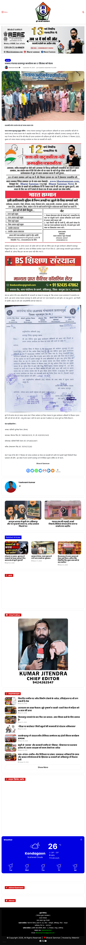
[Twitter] (32, 469)
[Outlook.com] (48, 469)
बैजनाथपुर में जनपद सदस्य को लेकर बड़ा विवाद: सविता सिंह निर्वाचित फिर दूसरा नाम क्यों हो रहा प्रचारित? (68, 559)
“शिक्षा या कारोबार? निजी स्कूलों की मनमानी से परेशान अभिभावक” (47, 726)
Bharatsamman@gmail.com (45, 933)
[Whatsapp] (36, 469)
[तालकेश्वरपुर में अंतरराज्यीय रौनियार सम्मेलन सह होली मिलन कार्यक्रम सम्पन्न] (10, 738)
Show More (43, 767)
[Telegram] (40, 469)
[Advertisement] (23, 592)
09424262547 (47, 930)
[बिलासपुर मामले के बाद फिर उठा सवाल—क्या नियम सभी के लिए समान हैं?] (10, 720)
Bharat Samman (53, 938)
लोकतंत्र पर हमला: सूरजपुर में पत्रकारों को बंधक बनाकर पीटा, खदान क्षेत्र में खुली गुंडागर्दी (15, 558)
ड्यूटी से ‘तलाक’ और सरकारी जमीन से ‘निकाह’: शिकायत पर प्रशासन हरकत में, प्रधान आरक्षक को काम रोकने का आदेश (47, 746)
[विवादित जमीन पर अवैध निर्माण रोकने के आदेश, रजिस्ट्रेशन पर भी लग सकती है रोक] (10, 701)
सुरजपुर (8, 60)
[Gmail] (44, 469)
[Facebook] (28, 469)
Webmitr (75, 938)
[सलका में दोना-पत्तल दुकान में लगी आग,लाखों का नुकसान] (43, 547)
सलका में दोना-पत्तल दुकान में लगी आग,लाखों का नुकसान (41, 557)
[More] (53, 469)
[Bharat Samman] (43, 11)
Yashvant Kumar (14, 67)
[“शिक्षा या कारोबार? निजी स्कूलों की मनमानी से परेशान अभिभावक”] (10, 729)
